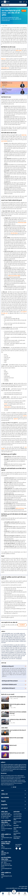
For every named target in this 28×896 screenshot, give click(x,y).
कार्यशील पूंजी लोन (7, 407)
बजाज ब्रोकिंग (16, 831)
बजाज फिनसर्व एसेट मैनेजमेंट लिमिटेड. (17, 837)
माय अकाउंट (25, 894)
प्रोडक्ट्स (14, 892)
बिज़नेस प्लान (3, 59)
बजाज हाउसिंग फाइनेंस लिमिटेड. (17, 828)
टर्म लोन (5, 404)
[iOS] (20, 848)
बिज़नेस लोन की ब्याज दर (20, 508)
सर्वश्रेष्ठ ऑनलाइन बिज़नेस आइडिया (14, 275)
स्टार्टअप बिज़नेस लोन (5, 68)
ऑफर (19, 894)
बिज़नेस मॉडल (24, 135)
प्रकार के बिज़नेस (4, 141)
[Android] (16, 848)
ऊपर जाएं (14, 787)
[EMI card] (20, 2)
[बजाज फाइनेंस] (6, 2)
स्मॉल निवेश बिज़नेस (14, 233)
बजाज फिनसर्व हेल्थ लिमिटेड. (17, 834)
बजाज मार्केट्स (16, 825)
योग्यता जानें (24, 10)
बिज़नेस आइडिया (19, 50)
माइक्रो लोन (16, 418)
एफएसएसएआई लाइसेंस (22, 222)
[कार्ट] (26, 2)
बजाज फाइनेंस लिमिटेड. (18, 816)
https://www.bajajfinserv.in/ (7, 784)
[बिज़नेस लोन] (14, 84)
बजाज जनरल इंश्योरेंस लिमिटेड (17, 819)
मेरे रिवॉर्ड (9, 894)
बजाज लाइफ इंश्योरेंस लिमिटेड (17, 822)
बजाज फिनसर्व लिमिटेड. (18, 814)
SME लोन (25, 415)
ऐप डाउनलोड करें (22, 624)
